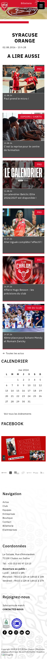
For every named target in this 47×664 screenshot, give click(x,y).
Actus (6, 502)
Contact (7, 521)
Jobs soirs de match (14, 605)
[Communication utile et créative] (7, 654)
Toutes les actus (15, 353)
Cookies (41, 652)
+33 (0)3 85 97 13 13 (19, 563)
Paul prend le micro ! (16, 98)
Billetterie (26, 3)
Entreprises (9, 514)
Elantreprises (10, 529)
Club (5, 506)
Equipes (7, 510)
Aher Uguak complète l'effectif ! (23, 242)
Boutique (8, 517)
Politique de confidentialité (23, 652)
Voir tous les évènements (17, 413)
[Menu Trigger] (41, 5)
